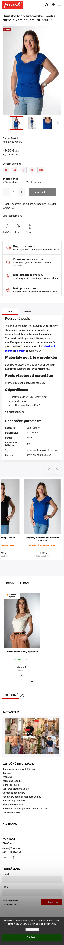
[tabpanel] (42, 518)
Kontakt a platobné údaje (15, 788)
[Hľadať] (47, 5)
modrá (30, 437)
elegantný (52, 450)
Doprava (6, 773)
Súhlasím (32, 937)
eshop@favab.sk (11, 848)
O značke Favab (10, 785)
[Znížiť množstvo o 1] (6, 192)
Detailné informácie (12, 215)
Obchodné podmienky (13, 792)
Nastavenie (32, 929)
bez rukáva (32, 432)
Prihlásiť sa (51, 902)
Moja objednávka (11, 812)
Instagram (12, 857)
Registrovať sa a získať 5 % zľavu (19, 769)
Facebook (4, 857)
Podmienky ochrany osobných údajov (21, 796)
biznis (29, 450)
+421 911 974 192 (11, 852)
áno (29, 443)
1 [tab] (32, 681)
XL (22, 676)
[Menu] (60, 5)
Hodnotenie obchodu (13, 804)
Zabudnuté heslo (10, 904)
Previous (49, 470)
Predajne (7, 777)
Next (57, 470)
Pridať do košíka (42, 192)
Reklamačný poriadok (13, 800)
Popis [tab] (10, 311)
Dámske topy (33, 427)
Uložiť (29, 236)
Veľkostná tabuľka (14, 411)
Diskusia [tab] (27, 311)
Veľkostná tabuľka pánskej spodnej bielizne (25, 808)
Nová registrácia (10, 900)
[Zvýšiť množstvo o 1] (21, 192)
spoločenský (39, 450)
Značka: (10, 138)
